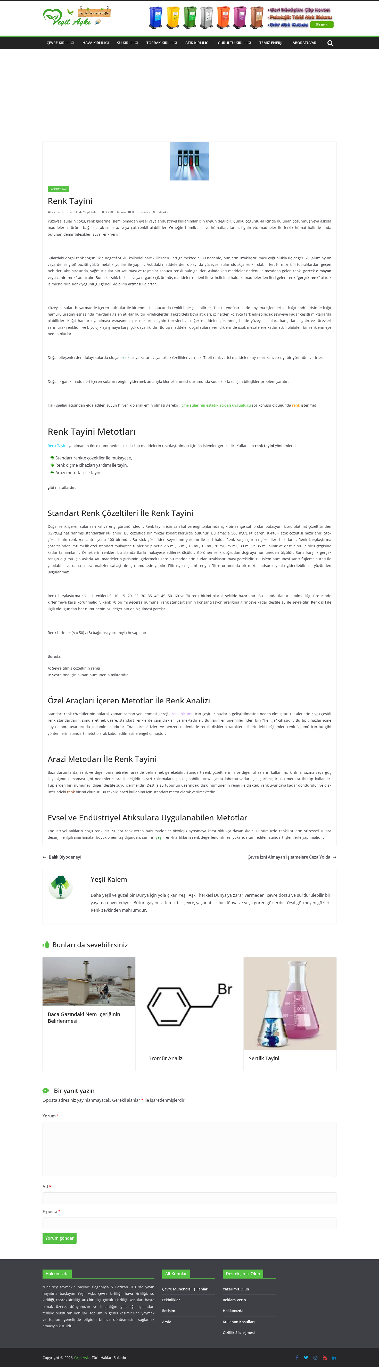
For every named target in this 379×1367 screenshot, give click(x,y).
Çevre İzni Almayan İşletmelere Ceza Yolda (289, 857)
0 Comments (141, 212)
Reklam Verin (234, 1299)
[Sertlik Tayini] (290, 961)
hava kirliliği (136, 1293)
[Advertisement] (189, 103)
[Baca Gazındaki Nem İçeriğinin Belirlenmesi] (89, 961)
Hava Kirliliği (96, 42)
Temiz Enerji (270, 42)
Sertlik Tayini (264, 1058)
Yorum (51, 1116)
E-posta (52, 1211)
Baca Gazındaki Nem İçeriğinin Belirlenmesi (84, 1017)
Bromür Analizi (166, 1058)
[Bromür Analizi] (189, 961)
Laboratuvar (303, 42)
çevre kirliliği (109, 1293)
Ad (47, 1186)
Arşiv (166, 1321)
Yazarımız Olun (236, 1289)
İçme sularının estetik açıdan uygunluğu (215, 405)
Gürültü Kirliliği (234, 42)
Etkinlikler (171, 1299)
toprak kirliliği (68, 1299)
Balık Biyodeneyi (65, 857)
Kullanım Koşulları (239, 1321)
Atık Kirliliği (197, 42)
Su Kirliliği (127, 42)
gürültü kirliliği (115, 1299)
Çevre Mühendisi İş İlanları (185, 1289)
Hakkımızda (233, 1310)
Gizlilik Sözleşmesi (239, 1332)
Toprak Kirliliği (161, 42)
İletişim (168, 1310)
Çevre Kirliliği (60, 42)
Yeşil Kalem (91, 212)
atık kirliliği (91, 1299)
